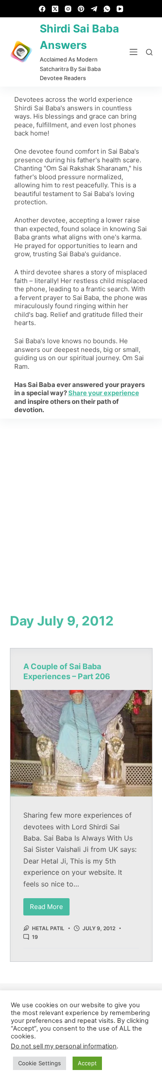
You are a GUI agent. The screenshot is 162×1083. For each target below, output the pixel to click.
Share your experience (103, 393)
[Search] (149, 52)
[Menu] (133, 52)
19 (35, 937)
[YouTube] (120, 9)
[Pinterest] (81, 9)
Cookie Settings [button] (39, 1063)
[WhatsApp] (107, 9)
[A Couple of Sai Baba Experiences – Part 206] (81, 743)
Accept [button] (87, 1063)
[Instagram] (68, 9)
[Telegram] (94, 9)
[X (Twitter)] (55, 9)
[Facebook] (42, 9)
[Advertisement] (81, 504)
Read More (50, 904)
